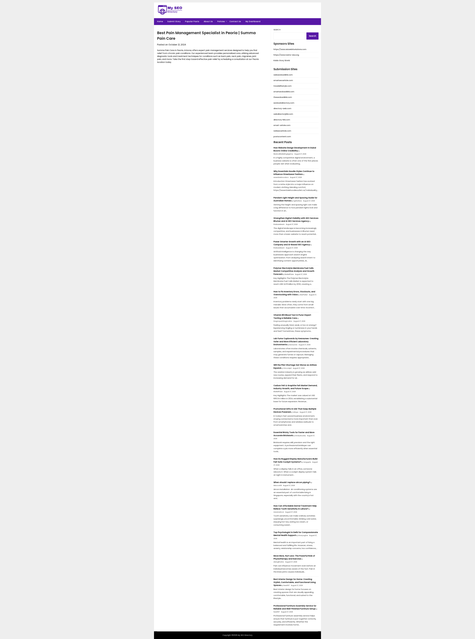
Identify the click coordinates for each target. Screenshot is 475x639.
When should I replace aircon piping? (291, 482)
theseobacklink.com (282, 97)
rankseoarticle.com (282, 131)
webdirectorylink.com (283, 114)
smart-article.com (281, 125)
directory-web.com (282, 108)
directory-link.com (281, 119)
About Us (208, 21)
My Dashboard (253, 21)
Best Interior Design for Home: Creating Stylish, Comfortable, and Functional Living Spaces (294, 582)
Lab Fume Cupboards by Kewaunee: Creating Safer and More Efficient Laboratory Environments (295, 341)
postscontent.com (282, 136)
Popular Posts (192, 21)
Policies (221, 21)
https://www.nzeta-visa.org (286, 55)
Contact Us (235, 21)
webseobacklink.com (283, 74)
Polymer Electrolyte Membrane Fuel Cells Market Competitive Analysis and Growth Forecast (293, 271)
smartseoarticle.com (283, 80)
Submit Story (174, 21)
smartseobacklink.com (283, 91)
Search (277, 29)
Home (160, 21)
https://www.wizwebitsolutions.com (289, 49)
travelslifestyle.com (282, 86)
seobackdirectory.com (283, 103)
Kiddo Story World (281, 60)
